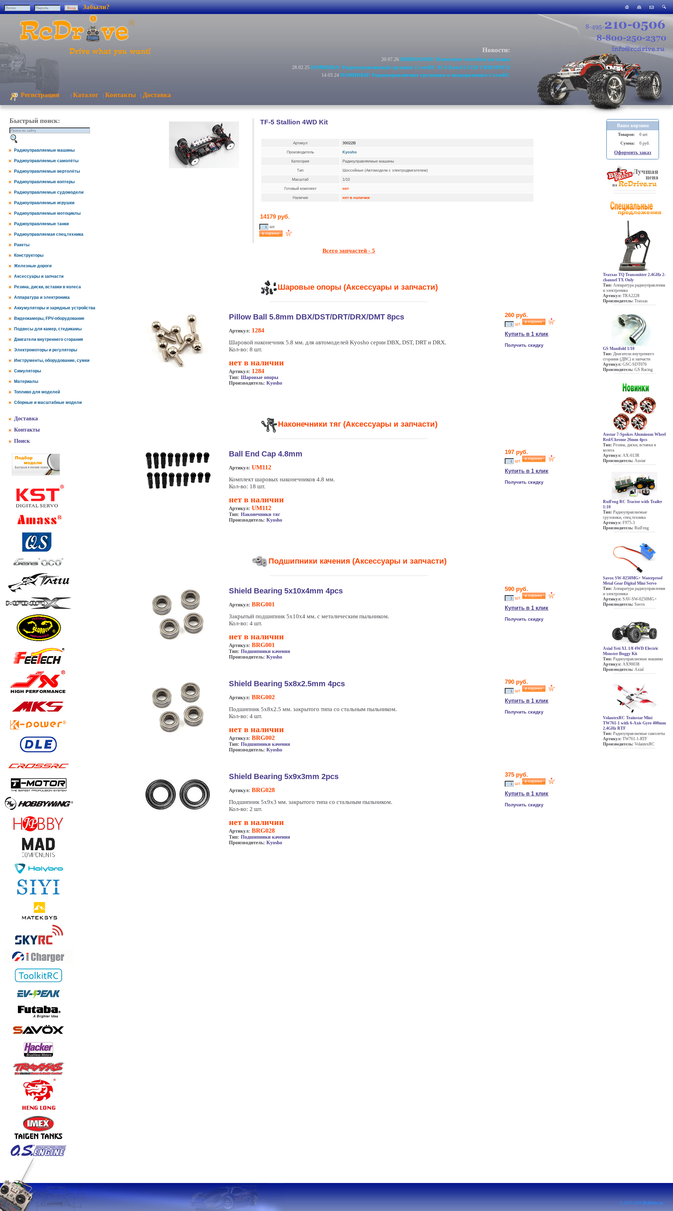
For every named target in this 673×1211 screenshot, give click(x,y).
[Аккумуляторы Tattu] (39, 592)
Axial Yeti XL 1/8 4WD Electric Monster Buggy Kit (630, 651)
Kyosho (349, 152)
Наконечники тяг (260, 514)
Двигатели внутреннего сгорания (48, 339)
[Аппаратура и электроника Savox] (39, 1035)
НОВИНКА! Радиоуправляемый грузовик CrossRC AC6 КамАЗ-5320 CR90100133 (410, 67)
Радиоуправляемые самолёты (46, 160)
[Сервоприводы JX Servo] (39, 694)
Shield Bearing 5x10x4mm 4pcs (286, 590)
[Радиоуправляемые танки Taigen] (38, 1140)
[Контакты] (652, 7)
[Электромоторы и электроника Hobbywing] (39, 810)
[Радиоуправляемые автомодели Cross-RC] (38, 773)
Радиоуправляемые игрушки (44, 202)
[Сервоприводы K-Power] (39, 731)
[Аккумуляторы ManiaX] (39, 608)
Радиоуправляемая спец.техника (48, 234)
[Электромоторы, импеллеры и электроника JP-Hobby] (39, 831)
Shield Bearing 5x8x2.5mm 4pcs (287, 683)
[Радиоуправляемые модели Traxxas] (38, 1074)
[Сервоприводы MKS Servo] (39, 712)
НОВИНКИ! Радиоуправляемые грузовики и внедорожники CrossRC (425, 75)
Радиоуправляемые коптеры (44, 181)
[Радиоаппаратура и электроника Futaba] (38, 1017)
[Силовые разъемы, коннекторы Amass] (39, 526)
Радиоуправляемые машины (44, 150)
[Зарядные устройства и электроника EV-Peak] (39, 999)
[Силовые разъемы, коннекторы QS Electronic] (39, 551)
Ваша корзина (633, 125)
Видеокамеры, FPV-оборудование (49, 318)
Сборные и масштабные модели (48, 402)
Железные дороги (33, 265)
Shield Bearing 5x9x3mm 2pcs (284, 776)
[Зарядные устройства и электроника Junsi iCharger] (39, 962)
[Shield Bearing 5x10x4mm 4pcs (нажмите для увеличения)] (178, 641)
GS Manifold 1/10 (618, 348)
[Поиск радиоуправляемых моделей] (664, 7)
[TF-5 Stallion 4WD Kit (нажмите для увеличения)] (204, 166)
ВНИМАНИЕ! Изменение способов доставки (455, 59)
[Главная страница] (627, 7)
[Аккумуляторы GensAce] (39, 567)
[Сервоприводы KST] (39, 507)
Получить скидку (524, 345)
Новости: (496, 50)
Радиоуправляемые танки (41, 223)
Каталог (85, 94)
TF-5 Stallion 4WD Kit (294, 122)
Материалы (26, 381)
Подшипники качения (265, 651)
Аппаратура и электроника (42, 297)
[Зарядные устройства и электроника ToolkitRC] (39, 982)
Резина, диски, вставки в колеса (47, 286)
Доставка (157, 94)
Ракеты (21, 244)
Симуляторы (27, 371)
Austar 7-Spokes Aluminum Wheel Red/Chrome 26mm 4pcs (634, 437)
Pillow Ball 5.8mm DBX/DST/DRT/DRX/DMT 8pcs (316, 316)
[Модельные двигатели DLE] (39, 752)
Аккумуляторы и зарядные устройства (54, 307)
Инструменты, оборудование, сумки (51, 360)
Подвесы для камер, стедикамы (48, 328)
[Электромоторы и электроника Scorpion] (39, 641)
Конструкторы (28, 255)
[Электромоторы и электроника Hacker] (39, 1057)
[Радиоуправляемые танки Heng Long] (39, 1108)
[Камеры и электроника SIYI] (39, 895)
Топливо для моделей (37, 392)
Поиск (22, 441)
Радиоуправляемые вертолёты (47, 171)
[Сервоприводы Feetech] (39, 665)
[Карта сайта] (639, 7)
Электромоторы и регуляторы (45, 350)
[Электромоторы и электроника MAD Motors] (39, 858)
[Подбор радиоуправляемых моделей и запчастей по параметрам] (36, 473)
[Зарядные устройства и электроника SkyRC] (38, 945)
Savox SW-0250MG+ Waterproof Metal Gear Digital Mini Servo (632, 581)
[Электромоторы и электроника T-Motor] (38, 791)
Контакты (120, 94)
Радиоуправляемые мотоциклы (47, 213)
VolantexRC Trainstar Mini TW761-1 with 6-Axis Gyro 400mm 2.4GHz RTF (634, 723)
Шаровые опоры (259, 377)
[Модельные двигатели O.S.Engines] (39, 1154)
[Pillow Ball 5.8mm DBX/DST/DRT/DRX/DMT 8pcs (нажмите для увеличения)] (178, 367)
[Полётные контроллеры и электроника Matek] (39, 919)
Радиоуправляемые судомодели (48, 192)
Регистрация (39, 94)
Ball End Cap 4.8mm (265, 453)
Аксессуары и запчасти (38, 276)
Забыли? (96, 7)
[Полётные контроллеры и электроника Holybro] (39, 872)
